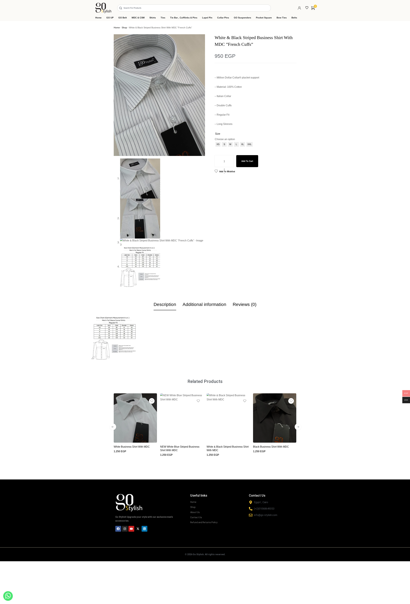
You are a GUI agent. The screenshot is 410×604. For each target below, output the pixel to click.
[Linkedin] (144, 529)
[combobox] (194, 8)
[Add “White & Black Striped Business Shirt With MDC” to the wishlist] (244, 401)
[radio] (218, 144)
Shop (124, 27)
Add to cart (247, 161)
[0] (313, 8)
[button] (113, 427)
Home (117, 27)
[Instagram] (125, 529)
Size (217, 133)
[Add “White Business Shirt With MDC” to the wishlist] (152, 401)
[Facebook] (118, 529)
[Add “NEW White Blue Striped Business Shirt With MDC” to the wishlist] (198, 401)
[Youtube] (131, 529)
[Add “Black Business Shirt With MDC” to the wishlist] (291, 401)
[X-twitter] (138, 529)
